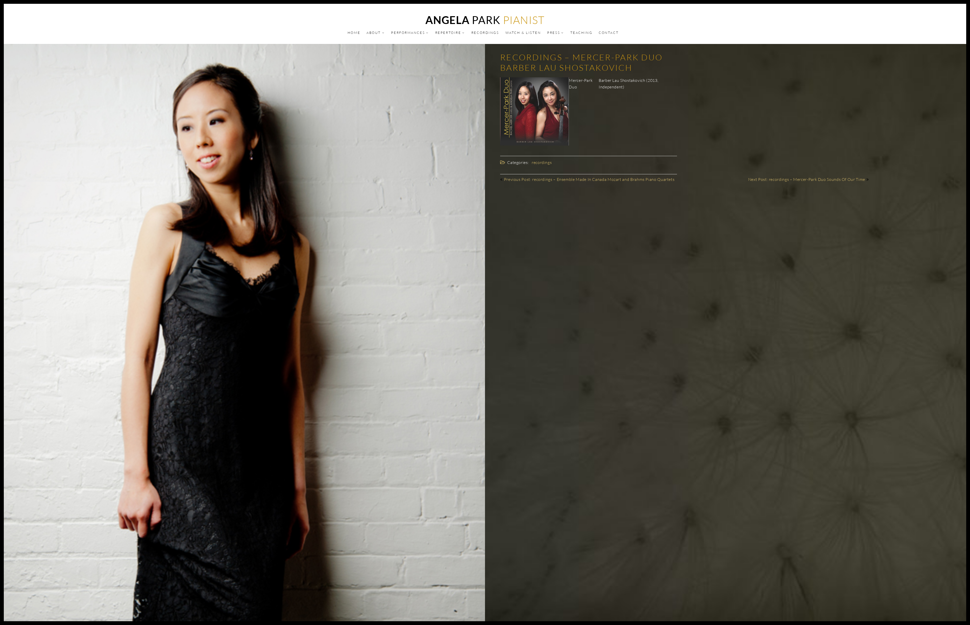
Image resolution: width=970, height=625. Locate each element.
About (374, 33)
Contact (609, 33)
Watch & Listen (523, 33)
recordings (542, 162)
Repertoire (448, 33)
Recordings (485, 33)
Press (553, 33)
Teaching (581, 33)
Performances (408, 33)
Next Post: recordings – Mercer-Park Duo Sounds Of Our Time (806, 179)
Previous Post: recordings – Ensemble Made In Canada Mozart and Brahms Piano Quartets (589, 179)
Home (354, 33)
